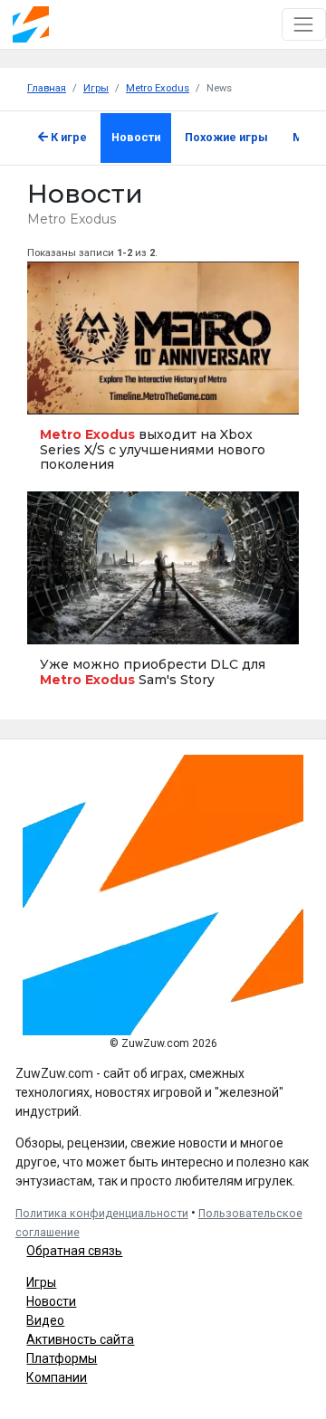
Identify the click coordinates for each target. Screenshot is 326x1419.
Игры (41, 1282)
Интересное (61, 392)
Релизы (53, 622)
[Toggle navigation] (304, 24)
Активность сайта (80, 1339)
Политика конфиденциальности (101, 1213)
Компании (56, 1377)
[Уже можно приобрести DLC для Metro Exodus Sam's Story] (163, 598)
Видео (45, 1320)
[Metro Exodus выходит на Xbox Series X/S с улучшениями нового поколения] (163, 376)
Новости (135, 137)
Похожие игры (226, 137)
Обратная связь (74, 1250)
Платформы (61, 1358)
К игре (67, 137)
